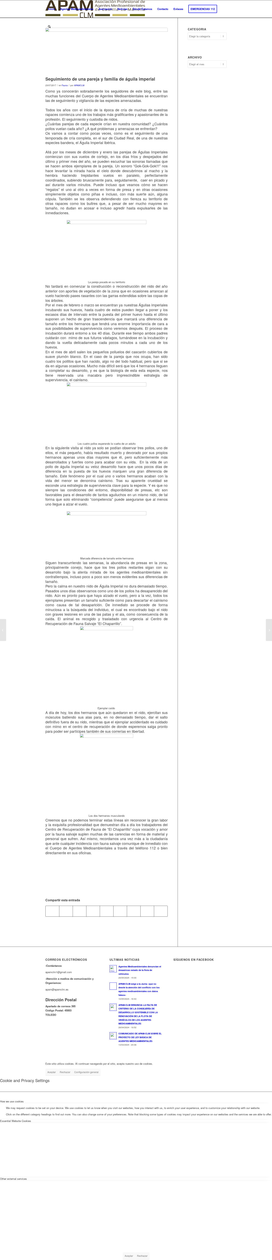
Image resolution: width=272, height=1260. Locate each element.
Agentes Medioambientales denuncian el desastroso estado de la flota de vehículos (139, 970)
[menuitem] (51, 9)
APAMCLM (79, 85)
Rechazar (65, 1072)
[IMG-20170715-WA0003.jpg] (106, 51)
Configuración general (86, 1072)
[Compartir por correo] (160, 911)
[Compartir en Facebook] (52, 911)
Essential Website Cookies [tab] (15, 1121)
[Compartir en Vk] (133, 911)
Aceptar (51, 1072)
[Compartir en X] (66, 911)
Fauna (65, 85)
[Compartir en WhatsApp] (79, 911)
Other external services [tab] (13, 1179)
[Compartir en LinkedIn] (106, 911)
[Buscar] (49, 26)
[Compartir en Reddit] (147, 911)
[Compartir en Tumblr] (120, 911)
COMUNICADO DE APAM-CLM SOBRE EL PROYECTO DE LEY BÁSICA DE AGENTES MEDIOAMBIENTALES (140, 1037)
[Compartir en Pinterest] (93, 911)
